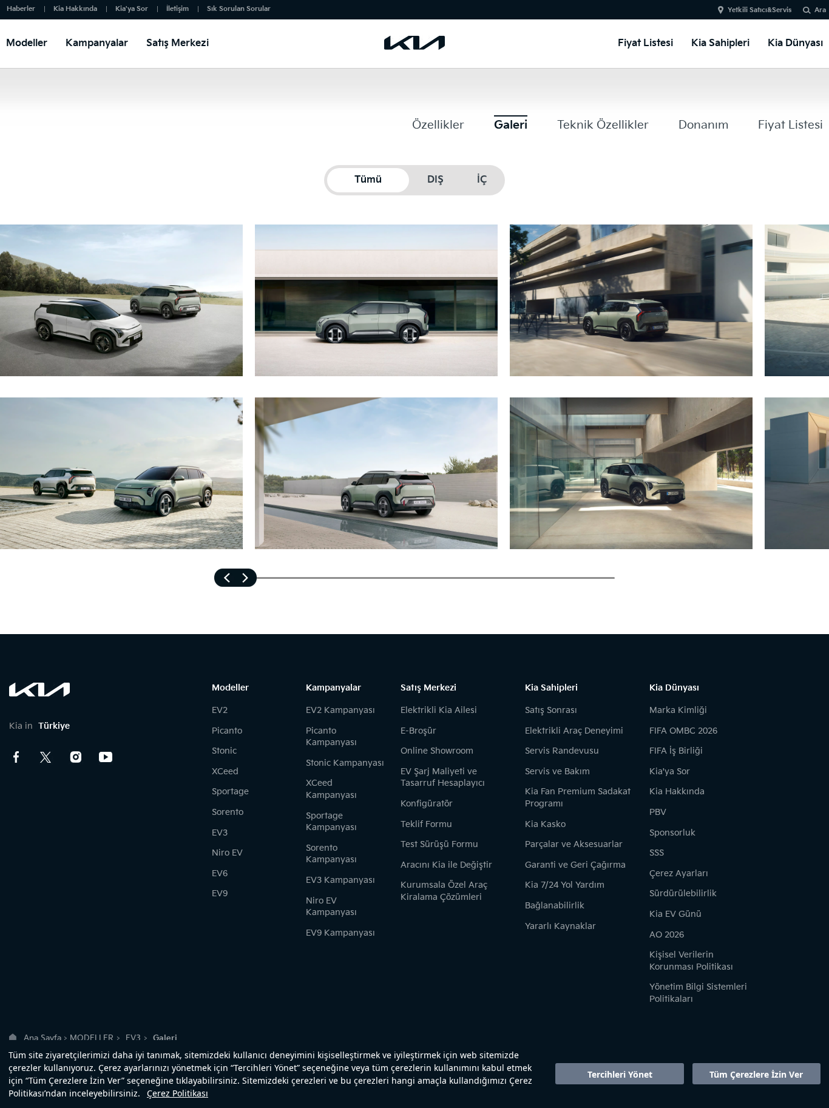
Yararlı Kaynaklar (560, 926)
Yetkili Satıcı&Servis (759, 10)
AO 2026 (666, 935)
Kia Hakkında (75, 9)
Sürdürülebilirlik (683, 893)
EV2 (220, 710)
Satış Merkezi (177, 43)
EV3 (220, 833)
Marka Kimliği (678, 710)
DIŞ (435, 180)
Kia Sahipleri (720, 43)
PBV (657, 812)
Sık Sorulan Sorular (239, 9)
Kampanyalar (97, 43)
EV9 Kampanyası (340, 933)
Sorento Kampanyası (331, 854)
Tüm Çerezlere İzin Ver (756, 1074)
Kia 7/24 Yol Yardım (564, 885)
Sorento (227, 812)
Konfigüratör (427, 804)
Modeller (26, 43)
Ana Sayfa (42, 1038)
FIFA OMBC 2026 (683, 731)
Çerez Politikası (177, 1093)
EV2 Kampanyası (340, 710)
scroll (235, 578)
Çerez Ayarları (678, 873)
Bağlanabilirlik (554, 905)
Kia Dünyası (795, 43)
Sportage (230, 791)
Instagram (76, 757)
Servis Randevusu (562, 751)
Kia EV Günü (675, 914)
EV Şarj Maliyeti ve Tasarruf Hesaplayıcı (443, 777)
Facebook (16, 757)
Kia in (39, 726)
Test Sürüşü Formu (439, 844)
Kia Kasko (545, 824)
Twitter (46, 757)
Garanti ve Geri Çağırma (575, 865)
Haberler (21, 9)
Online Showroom (437, 751)
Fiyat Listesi (645, 43)
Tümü (368, 180)
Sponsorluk (672, 833)
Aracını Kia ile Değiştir (446, 865)
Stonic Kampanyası (345, 763)
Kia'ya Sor (131, 9)
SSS (656, 853)
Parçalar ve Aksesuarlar (574, 844)
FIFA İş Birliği (676, 751)
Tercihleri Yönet (619, 1074)
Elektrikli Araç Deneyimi (574, 731)
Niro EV (227, 853)
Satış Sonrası (551, 710)
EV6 (220, 873)
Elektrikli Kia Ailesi (439, 710)
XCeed (225, 771)
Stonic (224, 751)
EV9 (220, 893)
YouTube (105, 757)
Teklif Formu (426, 824)
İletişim (177, 9)
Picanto (227, 731)
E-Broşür (418, 731)
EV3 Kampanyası (340, 880)
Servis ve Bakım (557, 771)
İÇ (482, 180)
